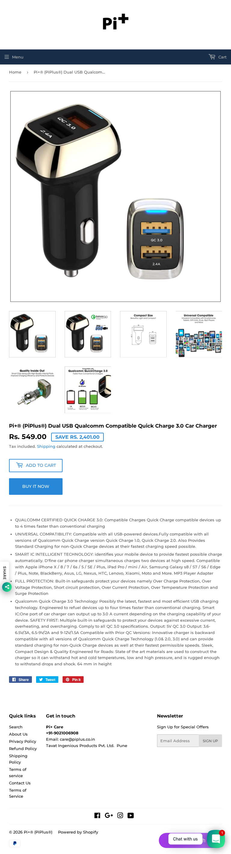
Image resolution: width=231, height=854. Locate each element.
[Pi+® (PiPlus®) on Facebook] (97, 816)
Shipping (46, 446)
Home (15, 72)
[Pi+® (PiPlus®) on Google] (109, 816)
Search (16, 726)
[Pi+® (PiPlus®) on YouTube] (131, 816)
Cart (221, 57)
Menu (17, 57)
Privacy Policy (22, 741)
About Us (18, 734)
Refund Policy (23, 748)
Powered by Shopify (78, 832)
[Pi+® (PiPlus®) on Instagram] (120, 816)
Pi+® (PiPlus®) (38, 832)
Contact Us (20, 782)
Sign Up (210, 741)
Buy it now (35, 486)
